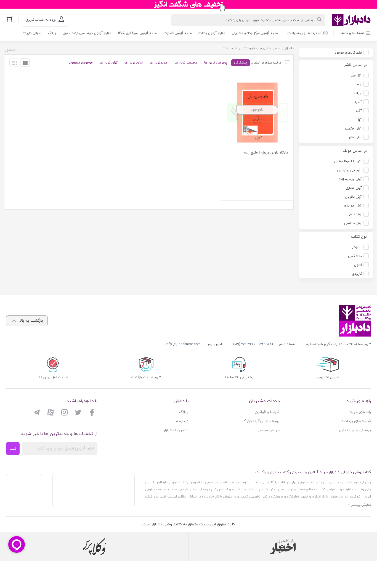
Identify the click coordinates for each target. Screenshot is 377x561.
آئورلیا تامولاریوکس (348, 161)
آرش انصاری (354, 188)
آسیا (358, 102)
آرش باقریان (353, 197)
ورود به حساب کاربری (40, 20)
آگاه (359, 111)
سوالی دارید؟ (32, 33)
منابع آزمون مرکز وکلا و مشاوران (255, 33)
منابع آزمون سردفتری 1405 (137, 33)
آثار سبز (356, 75)
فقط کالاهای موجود (348, 53)
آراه (359, 84)
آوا (360, 120)
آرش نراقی (354, 214)
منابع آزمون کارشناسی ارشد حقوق (87, 33)
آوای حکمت (353, 128)
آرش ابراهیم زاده (350, 179)
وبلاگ (52, 33)
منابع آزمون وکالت (211, 33)
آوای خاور (355, 137)
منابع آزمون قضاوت (177, 33)
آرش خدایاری (353, 205)
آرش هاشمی (353, 223)
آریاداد (357, 93)
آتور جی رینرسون (349, 170)
